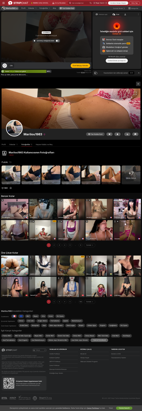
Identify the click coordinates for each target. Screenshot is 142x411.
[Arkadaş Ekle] (127, 134)
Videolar (32, 8)
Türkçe (38, 350)
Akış (54, 8)
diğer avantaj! (120, 56)
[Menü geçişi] (3, 3)
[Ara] (90, 3)
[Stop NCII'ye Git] (45, 398)
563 (6, 188)
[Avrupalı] (21, 316)
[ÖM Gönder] (135, 134)
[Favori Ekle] (4, 65)
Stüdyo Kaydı (84, 358)
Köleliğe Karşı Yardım (56, 373)
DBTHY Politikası (54, 361)
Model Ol (83, 354)
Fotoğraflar (44, 8)
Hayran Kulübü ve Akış (44, 145)
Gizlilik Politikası (54, 354)
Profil (23, 8)
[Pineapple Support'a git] (35, 398)
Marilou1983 (7, 311)
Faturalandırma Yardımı (118, 358)
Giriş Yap (134, 3)
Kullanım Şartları (54, 358)
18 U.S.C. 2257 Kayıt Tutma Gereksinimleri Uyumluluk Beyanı (121, 398)
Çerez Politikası (54, 365)
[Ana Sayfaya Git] (18, 3)
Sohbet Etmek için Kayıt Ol (116, 60)
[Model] (138, 84)
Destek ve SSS (116, 354)
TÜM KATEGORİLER (99, 340)
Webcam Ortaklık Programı (89, 361)
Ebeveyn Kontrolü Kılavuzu (58, 369)
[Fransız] (14, 316)
